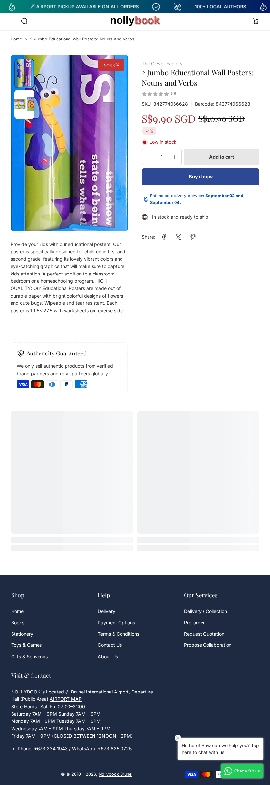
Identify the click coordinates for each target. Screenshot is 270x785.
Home (16, 39)
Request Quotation (204, 634)
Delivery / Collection (205, 611)
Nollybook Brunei (115, 774)
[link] (164, 237)
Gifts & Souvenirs (29, 656)
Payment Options (116, 622)
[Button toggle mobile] (14, 21)
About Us (108, 656)
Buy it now (201, 176)
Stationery (22, 634)
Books (17, 622)
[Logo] (135, 21)
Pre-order (194, 622)
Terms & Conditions (118, 634)
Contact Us (110, 645)
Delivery (106, 611)
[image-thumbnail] (24, 73)
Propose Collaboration (207, 645)
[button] (24, 21)
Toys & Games (26, 645)
